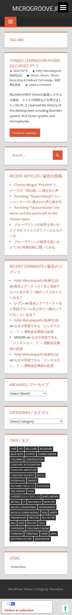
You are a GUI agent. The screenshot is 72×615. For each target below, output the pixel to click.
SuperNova (17, 528)
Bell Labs (31, 448)
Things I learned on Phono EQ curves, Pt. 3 (35, 63)
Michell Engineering (23, 507)
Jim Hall (15, 501)
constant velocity (22, 475)
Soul (42, 523)
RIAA (13, 523)
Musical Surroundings (25, 512)
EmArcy (32, 480)
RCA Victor (48, 517)
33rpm (34, 75)
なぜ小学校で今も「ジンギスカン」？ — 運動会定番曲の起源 (35, 343)
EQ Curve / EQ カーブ (22, 486)
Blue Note (17, 454)
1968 (13, 448)
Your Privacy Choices (31, 604)
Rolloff (31, 523)
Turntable (31, 533)
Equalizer (43, 486)
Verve (44, 533)
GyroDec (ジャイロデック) (25, 496)
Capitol (30, 454)
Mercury (49, 501)
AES (21, 448)
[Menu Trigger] (63, 7)
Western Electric (21, 539)
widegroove (42, 539)
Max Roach (34, 501)
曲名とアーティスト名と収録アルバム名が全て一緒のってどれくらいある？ (36, 292)
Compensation (34, 459)
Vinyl (53, 533)
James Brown (50, 496)
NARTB (53, 512)
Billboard (46, 448)
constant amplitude (23, 470)
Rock (21, 523)
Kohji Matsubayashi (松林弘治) (36, 280)
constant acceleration (25, 464)
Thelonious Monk (38, 528)
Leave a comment (40, 84)
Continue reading (23, 133)
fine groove (18, 491)
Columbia (17, 459)
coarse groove (47, 454)
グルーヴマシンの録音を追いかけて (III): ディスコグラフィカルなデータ (36, 230)
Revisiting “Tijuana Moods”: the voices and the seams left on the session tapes (35, 213)
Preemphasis (18, 517)
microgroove (47, 507)
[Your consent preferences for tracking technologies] (65, 608)
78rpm (54, 75)
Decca (40, 475)
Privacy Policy (18, 567)
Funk (31, 491)
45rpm (44, 75)
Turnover (17, 533)
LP (24, 501)
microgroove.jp (36, 8)
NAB (44, 512)
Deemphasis (18, 480)
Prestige (34, 517)
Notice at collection (19, 610)
